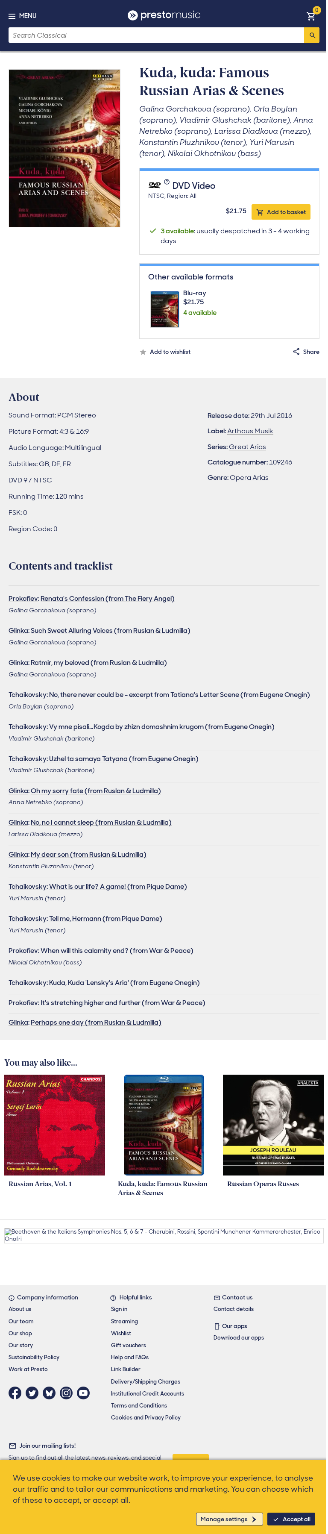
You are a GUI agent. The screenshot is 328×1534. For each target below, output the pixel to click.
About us (20, 1309)
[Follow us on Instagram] (68, 1393)
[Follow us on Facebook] (17, 1393)
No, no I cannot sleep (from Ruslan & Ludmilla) (101, 822)
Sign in (119, 1309)
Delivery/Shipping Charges (145, 1381)
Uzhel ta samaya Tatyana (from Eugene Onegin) (124, 758)
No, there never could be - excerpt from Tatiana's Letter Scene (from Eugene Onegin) (179, 694)
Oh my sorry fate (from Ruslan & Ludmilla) (96, 790)
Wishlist (121, 1333)
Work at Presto (28, 1369)
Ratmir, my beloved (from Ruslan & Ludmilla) (99, 662)
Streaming (124, 1321)
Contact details (234, 1309)
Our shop (20, 1333)
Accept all (296, 1519)
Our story (21, 1345)
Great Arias (247, 446)
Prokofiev (23, 598)
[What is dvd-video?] (168, 186)
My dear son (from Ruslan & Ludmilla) (88, 854)
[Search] (311, 35)
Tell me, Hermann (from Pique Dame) (105, 918)
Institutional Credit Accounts (147, 1393)
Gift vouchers (128, 1345)
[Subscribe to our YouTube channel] (85, 1393)
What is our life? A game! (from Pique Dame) (118, 886)
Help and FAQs (130, 1357)
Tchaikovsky (28, 694)
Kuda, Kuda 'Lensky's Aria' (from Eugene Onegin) (124, 982)
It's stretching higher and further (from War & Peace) (123, 1002)
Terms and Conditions (139, 1405)
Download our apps (239, 1337)
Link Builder (126, 1369)
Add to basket (286, 212)
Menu (27, 16)
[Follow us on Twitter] (34, 1393)
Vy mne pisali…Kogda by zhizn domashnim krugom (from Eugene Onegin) (162, 726)
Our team (21, 1321)
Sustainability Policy (34, 1357)
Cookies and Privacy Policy (146, 1417)
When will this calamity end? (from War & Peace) (117, 950)
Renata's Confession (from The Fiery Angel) (108, 598)
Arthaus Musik (250, 430)
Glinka (18, 630)
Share (311, 352)
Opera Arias (249, 477)
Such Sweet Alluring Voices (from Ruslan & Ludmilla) (110, 630)
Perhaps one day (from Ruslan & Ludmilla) (96, 1022)
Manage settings (224, 1519)
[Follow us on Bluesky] (51, 1393)
